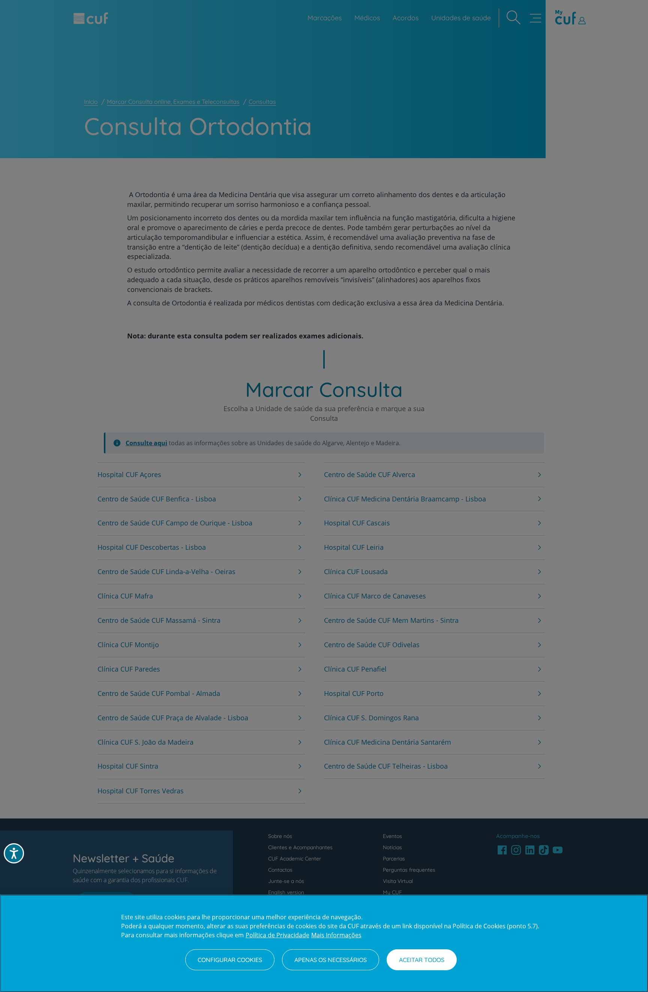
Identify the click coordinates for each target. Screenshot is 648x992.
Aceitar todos (421, 960)
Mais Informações (336, 935)
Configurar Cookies (230, 960)
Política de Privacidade (277, 935)
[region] (324, 943)
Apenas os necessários (330, 960)
